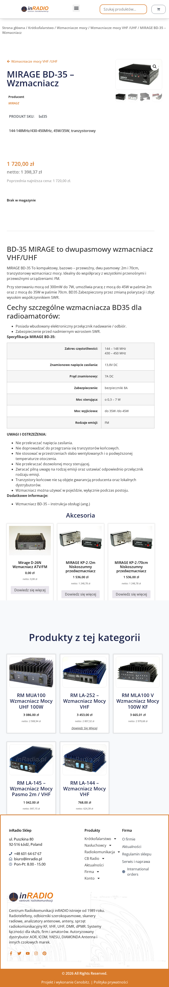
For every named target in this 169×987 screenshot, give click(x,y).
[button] (76, 8)
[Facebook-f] (11, 953)
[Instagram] (36, 953)
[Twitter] (19, 953)
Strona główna (13, 27)
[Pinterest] (44, 953)
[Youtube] (28, 953)
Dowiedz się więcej (30, 590)
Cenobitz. (82, 982)
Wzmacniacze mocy (72, 27)
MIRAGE (13, 103)
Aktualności (94, 865)
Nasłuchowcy (95, 845)
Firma (89, 871)
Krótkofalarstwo (41, 27)
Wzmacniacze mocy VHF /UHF (113, 27)
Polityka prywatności (111, 982)
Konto (89, 878)
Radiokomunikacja (99, 852)
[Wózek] (158, 9)
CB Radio (91, 858)
